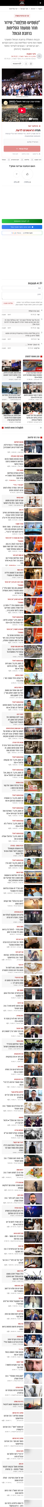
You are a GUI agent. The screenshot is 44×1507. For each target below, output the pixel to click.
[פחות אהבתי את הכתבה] (16, 174)
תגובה (4, 314)
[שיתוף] (26, 64)
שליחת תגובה (8, 303)
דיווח (9, 314)
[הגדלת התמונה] (39, 71)
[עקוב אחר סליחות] (22, 159)
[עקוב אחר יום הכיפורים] (9, 159)
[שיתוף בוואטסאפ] (31, 64)
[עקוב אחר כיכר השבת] (32, 159)
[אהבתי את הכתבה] (27, 174)
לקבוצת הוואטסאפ (20, 221)
